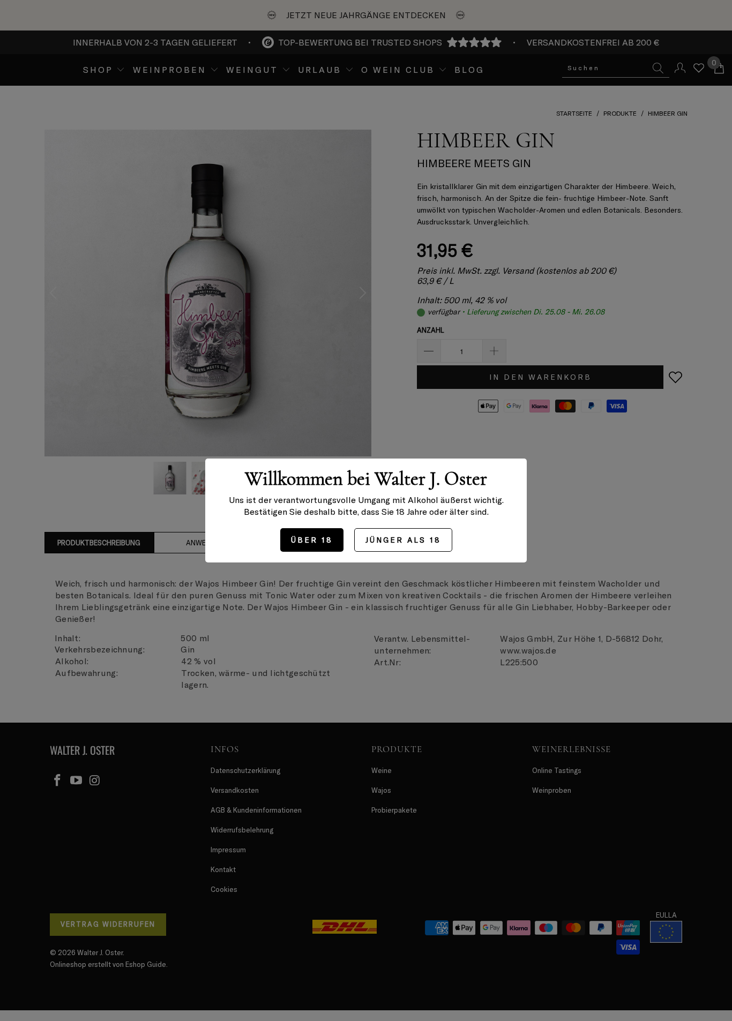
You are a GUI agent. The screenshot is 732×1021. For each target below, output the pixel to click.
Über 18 (312, 539)
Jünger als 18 (403, 539)
